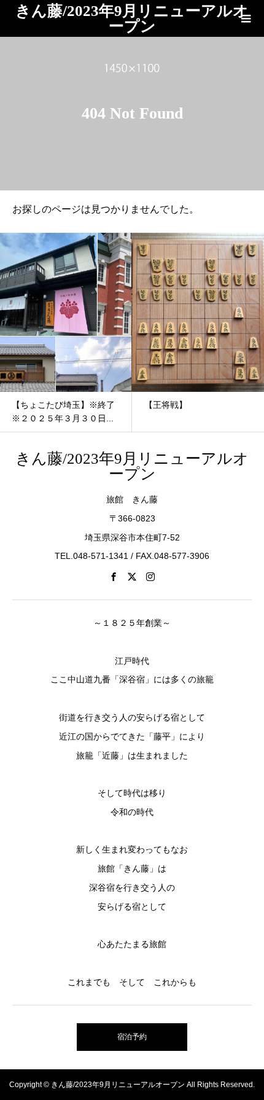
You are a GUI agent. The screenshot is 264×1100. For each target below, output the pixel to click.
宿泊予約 (132, 1036)
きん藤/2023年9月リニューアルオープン (132, 18)
